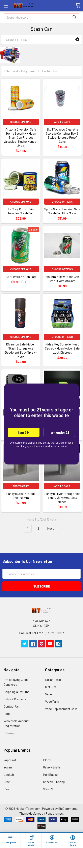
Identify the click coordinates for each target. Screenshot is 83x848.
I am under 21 (59, 432)
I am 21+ (24, 432)
